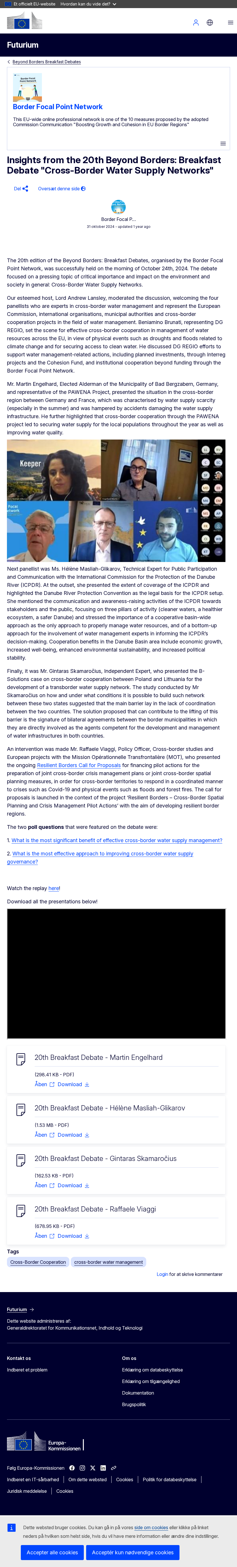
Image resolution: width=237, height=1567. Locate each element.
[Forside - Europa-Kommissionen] (24, 20)
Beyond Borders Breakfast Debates (47, 61)
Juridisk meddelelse (27, 1491)
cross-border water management (108, 1262)
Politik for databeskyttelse (170, 1479)
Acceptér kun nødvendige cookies (133, 1552)
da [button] (209, 22)
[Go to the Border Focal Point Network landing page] (27, 100)
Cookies (124, 1479)
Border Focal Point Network (58, 107)
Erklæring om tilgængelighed (151, 1381)
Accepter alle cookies (52, 1552)
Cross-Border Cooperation (38, 1262)
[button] (20, 188)
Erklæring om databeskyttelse (152, 1370)
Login (162, 1274)
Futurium (22, 45)
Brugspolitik (134, 1404)
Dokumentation (138, 1393)
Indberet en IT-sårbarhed (33, 1479)
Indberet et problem (27, 1370)
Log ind (196, 22)
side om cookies (151, 1527)
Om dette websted (87, 1479)
